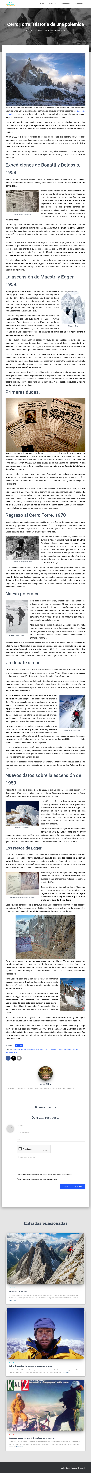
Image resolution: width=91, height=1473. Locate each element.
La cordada (65, 4)
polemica (75, 1049)
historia (53, 1049)
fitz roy (48, 1049)
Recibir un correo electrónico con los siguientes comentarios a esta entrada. (45, 1174)
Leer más (12, 1300)
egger (42, 1049)
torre (16, 1053)
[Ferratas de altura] (45, 1258)
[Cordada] (10, 4)
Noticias (52, 4)
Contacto (79, 4)
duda (37, 1049)
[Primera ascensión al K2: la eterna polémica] (45, 1405)
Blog (42, 4)
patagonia (67, 1049)
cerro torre (31, 1049)
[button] (45, 79)
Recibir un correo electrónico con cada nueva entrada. (38, 1179)
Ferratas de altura (18, 1291)
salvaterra (9, 1053)
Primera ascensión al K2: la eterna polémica (31, 1438)
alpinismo (17, 1049)
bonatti (23, 1049)
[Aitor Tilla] (45, 1073)
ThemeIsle (81, 1468)
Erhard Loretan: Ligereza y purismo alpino (30, 1366)
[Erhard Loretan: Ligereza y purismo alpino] (45, 1333)
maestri (60, 1049)
